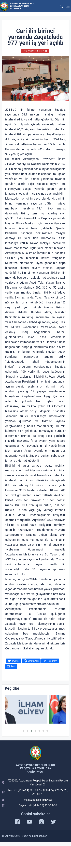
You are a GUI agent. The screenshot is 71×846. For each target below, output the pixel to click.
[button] (24, 730)
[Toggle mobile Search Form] (61, 5)
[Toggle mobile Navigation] (68, 6)
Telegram (52, 661)
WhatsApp (33, 661)
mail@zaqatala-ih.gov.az (38, 799)
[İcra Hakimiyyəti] (4, 6)
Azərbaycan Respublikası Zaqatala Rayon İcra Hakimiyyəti (22, 6)
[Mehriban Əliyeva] (35, 709)
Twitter (15, 661)
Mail (13, 666)
